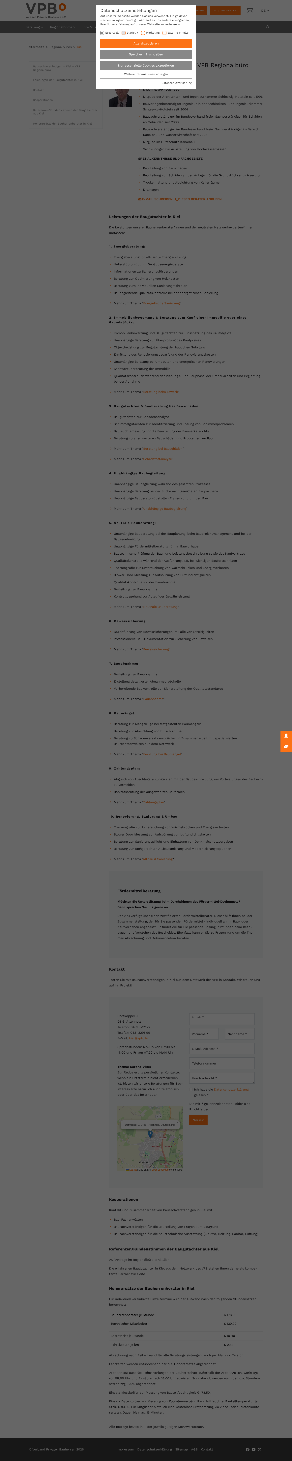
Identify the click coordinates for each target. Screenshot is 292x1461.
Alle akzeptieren (146, 43)
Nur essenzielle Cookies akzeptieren (146, 65)
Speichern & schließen (146, 54)
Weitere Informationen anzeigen (146, 74)
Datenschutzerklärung (176, 82)
